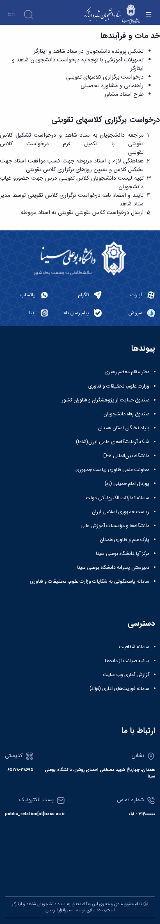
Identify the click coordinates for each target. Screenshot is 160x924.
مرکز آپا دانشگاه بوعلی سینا (122, 554)
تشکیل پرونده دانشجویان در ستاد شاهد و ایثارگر (89, 51)
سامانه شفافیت (134, 647)
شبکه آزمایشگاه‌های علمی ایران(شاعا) (112, 442)
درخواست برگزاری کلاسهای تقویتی (105, 77)
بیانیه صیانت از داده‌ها (127, 661)
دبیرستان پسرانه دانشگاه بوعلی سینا (113, 567)
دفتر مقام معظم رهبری (127, 372)
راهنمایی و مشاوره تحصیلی (112, 86)
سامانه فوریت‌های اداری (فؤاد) (119, 689)
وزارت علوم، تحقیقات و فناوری (118, 386)
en (11, 14)
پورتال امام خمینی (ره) (127, 484)
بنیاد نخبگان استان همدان (123, 428)
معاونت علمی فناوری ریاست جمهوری (112, 470)
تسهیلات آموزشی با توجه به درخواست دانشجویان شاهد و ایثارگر (78, 64)
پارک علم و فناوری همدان (124, 540)
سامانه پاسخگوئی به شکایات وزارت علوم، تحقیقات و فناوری (89, 581)
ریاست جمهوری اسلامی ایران (120, 512)
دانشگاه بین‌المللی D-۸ (126, 456)
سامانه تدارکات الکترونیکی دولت (117, 498)
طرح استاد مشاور (124, 94)
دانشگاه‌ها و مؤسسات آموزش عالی (114, 526)
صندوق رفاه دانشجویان (126, 414)
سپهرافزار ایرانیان (59, 910)
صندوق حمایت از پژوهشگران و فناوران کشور (105, 400)
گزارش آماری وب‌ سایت (126, 675)
